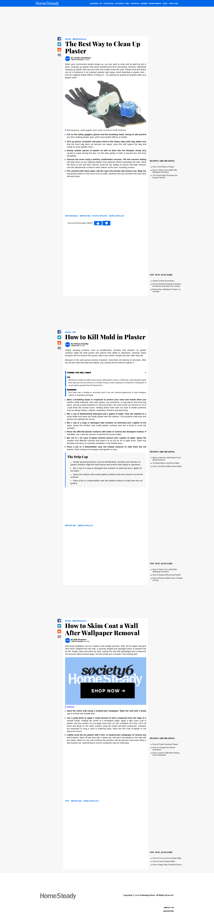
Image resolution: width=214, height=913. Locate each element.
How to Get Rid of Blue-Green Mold (167, 466)
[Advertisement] (105, 196)
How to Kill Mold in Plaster (163, 167)
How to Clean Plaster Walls (163, 861)
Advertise (168, 911)
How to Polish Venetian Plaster (165, 744)
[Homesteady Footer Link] (62, 896)
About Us (169, 907)
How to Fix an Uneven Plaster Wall (166, 858)
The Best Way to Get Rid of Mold (165, 463)
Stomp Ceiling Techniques (163, 281)
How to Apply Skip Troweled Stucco (167, 865)
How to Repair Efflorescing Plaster (166, 575)
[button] (59, 40)
